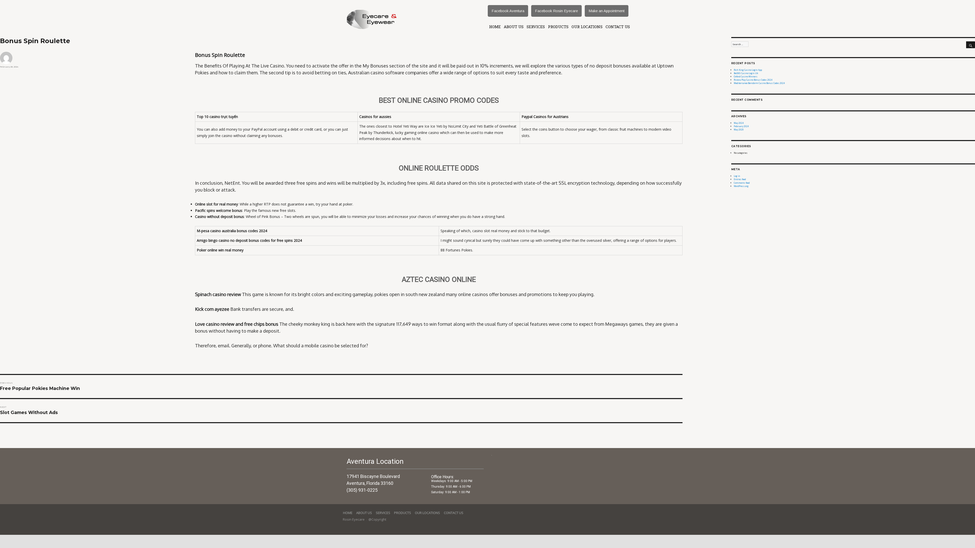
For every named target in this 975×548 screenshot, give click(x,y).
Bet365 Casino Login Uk (746, 73)
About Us (514, 26)
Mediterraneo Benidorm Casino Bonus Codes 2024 (759, 83)
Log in (737, 176)
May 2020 (739, 129)
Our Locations (587, 26)
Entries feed (740, 179)
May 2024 (739, 123)
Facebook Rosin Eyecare (556, 11)
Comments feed (742, 182)
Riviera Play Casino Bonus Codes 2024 (753, 79)
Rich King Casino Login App (748, 69)
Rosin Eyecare (354, 519)
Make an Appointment (607, 11)
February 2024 (741, 126)
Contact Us (618, 26)
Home (495, 26)
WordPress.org (741, 186)
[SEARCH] (970, 44)
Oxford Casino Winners (745, 76)
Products (558, 26)
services (536, 26)
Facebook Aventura (508, 11)
